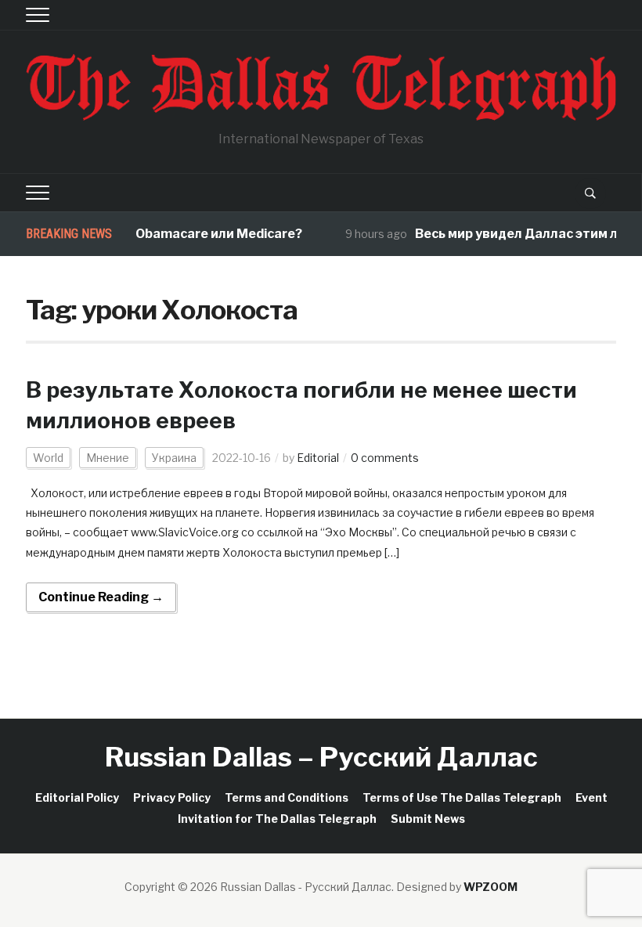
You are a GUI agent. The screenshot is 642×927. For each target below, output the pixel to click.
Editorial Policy (77, 797)
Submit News (428, 818)
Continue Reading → (101, 597)
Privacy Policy (172, 797)
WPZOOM (490, 886)
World (48, 457)
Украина (174, 457)
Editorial (318, 457)
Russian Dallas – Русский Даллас (321, 757)
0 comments (385, 457)
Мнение (107, 457)
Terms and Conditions (286, 797)
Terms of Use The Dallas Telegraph (461, 797)
